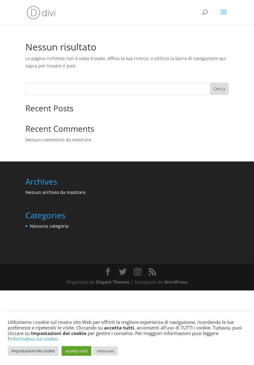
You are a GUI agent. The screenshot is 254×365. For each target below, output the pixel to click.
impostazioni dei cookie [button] (33, 351)
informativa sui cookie (33, 339)
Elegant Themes (112, 282)
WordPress (175, 282)
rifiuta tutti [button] (105, 351)
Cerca (219, 89)
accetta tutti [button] (76, 351)
